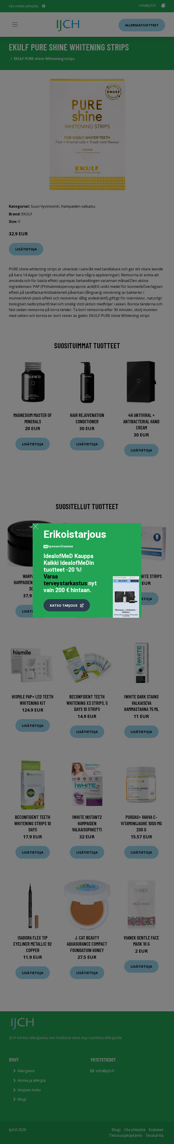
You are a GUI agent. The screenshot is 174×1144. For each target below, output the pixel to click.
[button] (67, 605)
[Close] (35, 526)
